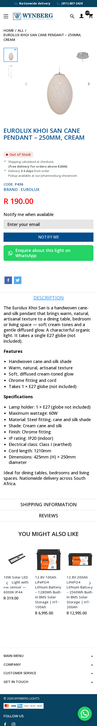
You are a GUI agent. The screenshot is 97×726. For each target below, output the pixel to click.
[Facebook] (8, 280)
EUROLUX (30, 189)
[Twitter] (17, 280)
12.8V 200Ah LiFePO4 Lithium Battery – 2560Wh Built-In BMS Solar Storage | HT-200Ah (80, 592)
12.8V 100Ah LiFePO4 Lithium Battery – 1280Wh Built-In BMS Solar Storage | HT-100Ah (48, 592)
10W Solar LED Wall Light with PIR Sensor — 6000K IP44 (16, 584)
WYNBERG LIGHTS (27, 698)
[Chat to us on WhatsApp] (85, 714)
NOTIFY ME (48, 237)
